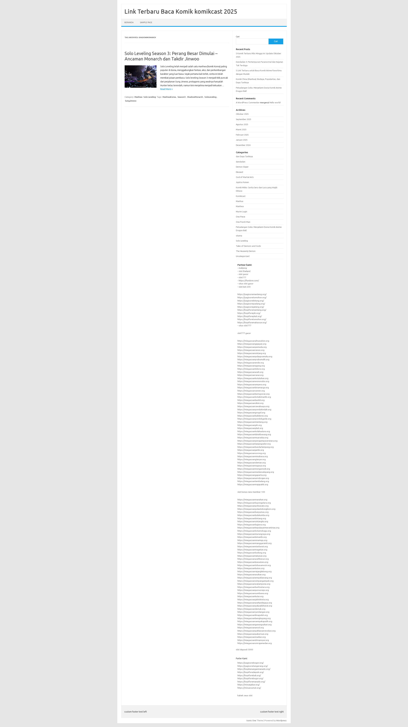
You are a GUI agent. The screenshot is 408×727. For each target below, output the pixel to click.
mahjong (243, 268)
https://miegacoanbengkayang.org (254, 618)
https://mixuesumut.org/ (249, 688)
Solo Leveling (149, 97)
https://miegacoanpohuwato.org (253, 505)
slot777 (242, 277)
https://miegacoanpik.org (249, 425)
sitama (239, 235)
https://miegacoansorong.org (251, 453)
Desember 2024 (243, 145)
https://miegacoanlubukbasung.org (254, 434)
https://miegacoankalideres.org (252, 415)
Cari (238, 36)
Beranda (129, 22)
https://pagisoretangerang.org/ (252, 666)
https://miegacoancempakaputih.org (254, 621)
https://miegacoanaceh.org (250, 372)
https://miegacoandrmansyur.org (253, 640)
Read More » (166, 89)
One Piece (240, 217)
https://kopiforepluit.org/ (249, 316)
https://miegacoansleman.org (251, 462)
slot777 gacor (244, 333)
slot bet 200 (245, 286)
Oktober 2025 (242, 114)
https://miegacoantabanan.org (251, 556)
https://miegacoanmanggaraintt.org (254, 543)
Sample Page (146, 22)
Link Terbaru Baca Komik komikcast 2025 (180, 11)
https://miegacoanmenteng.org (252, 422)
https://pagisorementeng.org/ (251, 294)
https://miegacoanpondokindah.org (254, 409)
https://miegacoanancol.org (250, 627)
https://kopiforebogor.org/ (250, 678)
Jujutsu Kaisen (242, 182)
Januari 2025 (242, 140)
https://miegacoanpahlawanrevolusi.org (256, 630)
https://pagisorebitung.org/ (250, 300)
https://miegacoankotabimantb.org (254, 397)
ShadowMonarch (195, 97)
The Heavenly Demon (245, 251)
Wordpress (281, 720)
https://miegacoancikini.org (250, 403)
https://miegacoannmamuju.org (252, 540)
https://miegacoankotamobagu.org (254, 531)
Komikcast (240, 196)
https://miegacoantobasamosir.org (254, 565)
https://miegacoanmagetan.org (252, 549)
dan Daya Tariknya (244, 156)
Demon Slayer (242, 167)
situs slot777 (245, 325)
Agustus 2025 (242, 124)
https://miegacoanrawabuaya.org (253, 406)
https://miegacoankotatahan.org (252, 378)
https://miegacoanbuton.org (250, 568)
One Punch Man (243, 222)
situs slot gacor (246, 283)
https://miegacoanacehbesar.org (253, 559)
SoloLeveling (210, 97)
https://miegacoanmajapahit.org (252, 484)
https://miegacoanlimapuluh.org (252, 615)
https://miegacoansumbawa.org (252, 593)
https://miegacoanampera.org (251, 384)
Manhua (239, 201)
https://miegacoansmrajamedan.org (254, 643)
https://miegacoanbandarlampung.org (255, 447)
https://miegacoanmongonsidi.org (253, 469)
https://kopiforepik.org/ (248, 313)
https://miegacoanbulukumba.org (253, 515)
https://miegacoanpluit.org (250, 428)
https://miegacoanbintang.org (251, 518)
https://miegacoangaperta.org (251, 475)
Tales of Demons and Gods (248, 246)
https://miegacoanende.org (250, 362)
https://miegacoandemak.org (251, 609)
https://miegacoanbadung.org (251, 552)
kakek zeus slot (244, 695)
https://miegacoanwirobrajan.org (253, 478)
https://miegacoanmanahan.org (252, 499)
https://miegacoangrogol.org (251, 412)
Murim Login (241, 211)
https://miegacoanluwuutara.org (252, 562)
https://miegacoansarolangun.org (253, 612)
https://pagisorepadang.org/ (251, 303)
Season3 (182, 97)
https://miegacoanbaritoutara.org (253, 587)
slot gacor (243, 274)
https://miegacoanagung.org (251, 365)
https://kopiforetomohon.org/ (251, 319)
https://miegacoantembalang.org (253, 481)
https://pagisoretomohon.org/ (251, 297)
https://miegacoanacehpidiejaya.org (254, 602)
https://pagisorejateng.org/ (250, 307)
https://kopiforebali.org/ (249, 675)
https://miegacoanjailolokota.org (253, 599)
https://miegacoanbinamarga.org (253, 387)
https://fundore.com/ (249, 280)
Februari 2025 (242, 135)
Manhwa (138, 97)
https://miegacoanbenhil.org (251, 400)
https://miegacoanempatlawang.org (254, 577)
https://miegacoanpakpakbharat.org (254, 605)
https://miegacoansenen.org (251, 390)
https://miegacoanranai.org (250, 375)
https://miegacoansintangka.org (252, 521)
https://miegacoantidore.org (251, 369)
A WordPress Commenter (247, 102)
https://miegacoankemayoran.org (253, 394)
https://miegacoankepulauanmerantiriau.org (258, 527)
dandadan (240, 162)
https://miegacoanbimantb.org (252, 537)
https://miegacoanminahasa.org (252, 456)
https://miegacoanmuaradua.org (252, 437)
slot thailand (244, 271)
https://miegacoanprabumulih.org (253, 359)
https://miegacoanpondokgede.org (254, 418)
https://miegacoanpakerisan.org (252, 634)
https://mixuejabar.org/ (248, 684)
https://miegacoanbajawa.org (251, 524)
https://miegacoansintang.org (251, 353)
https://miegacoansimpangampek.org (255, 581)
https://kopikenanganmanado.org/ (253, 669)
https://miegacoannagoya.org (251, 465)
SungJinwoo (130, 101)
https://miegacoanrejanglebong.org (254, 571)
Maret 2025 (241, 129)
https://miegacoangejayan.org (251, 344)
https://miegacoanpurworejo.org (253, 590)
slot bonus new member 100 (251, 492)
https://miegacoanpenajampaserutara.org (257, 440)
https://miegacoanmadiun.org (251, 637)
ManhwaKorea (169, 97)
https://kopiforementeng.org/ (251, 310)
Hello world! (275, 102)
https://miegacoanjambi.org (250, 450)
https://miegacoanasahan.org (251, 574)
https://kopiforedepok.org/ (250, 672)
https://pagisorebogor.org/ (250, 662)
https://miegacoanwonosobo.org (253, 381)
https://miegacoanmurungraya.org (253, 534)
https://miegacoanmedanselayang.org (255, 472)
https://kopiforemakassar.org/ (252, 322)
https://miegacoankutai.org (250, 596)
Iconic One (251, 720)
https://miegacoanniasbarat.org (252, 546)
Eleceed (239, 172)
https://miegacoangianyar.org (251, 459)
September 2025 (243, 119)
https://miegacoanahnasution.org (253, 341)
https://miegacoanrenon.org (250, 350)
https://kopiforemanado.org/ (251, 681)
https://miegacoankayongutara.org (254, 502)
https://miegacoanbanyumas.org (253, 512)
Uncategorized (242, 256)
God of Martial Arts (245, 177)
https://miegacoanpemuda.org (252, 347)
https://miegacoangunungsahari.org (254, 624)
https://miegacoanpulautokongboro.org (256, 509)
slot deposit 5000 (244, 649)
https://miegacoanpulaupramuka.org (254, 356)
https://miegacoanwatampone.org (253, 584)
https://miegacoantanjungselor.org (254, 443)
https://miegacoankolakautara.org (253, 431)
